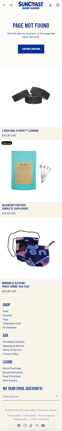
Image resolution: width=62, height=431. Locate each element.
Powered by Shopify (47, 410)
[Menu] (4, 5)
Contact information (39, 419)
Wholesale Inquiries (13, 341)
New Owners (10, 380)
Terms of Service (12, 349)
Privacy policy (14, 415)
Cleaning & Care (12, 323)
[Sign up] (56, 396)
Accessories (9, 327)
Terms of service (46, 415)
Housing (7, 315)
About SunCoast (12, 368)
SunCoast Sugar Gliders (24, 410)
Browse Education (13, 372)
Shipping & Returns (13, 345)
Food (5, 311)
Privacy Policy (11, 353)
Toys (5, 319)
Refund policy (30, 415)
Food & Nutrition (12, 376)
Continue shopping (31, 48)
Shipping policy (20, 419)
